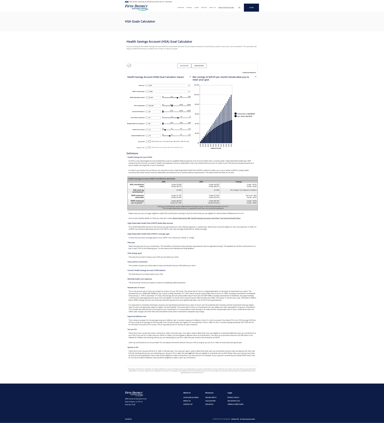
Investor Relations (226, 7)
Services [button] (204, 7)
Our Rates (209, 404)
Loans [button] (196, 7)
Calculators (210, 401)
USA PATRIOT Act (234, 401)
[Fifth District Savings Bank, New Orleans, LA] (136, 8)
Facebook (128, 419)
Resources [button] (209, 393)
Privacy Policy (233, 397)
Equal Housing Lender (248, 419)
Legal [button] (230, 393)
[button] (159, 77)
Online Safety (211, 397)
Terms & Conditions (235, 404)
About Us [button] (212, 7)
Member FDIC (235, 419)
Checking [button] (181, 7)
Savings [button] (189, 7)
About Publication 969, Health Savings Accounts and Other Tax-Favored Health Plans (206, 218)
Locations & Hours (190, 397)
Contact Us (187, 404)
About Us (186, 401)
